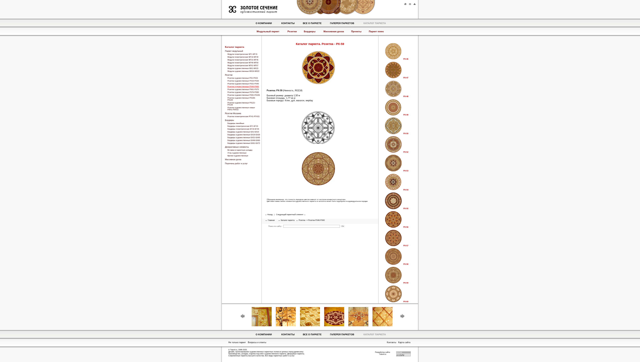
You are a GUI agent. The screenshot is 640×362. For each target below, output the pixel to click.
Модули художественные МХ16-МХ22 (243, 71)
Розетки (292, 31)
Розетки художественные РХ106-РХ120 (242, 99)
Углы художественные (237, 153)
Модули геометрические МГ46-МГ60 (243, 63)
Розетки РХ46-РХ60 (316, 220)
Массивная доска (334, 31)
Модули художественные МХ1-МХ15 (243, 68)
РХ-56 (405, 227)
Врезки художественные (238, 156)
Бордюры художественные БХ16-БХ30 (244, 135)
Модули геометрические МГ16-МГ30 (243, 57)
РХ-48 (405, 96)
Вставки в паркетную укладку (240, 150)
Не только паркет (237, 342)
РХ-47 (405, 78)
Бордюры (310, 31)
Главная (271, 220)
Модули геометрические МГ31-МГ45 (243, 60)
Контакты (288, 23)
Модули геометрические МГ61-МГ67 (243, 65)
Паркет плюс (376, 31)
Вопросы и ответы (257, 342)
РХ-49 (405, 115)
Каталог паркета (375, 23)
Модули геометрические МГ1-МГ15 (242, 54)
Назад (269, 214)
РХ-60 (405, 302)
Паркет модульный (234, 51)
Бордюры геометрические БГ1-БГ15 (243, 126)
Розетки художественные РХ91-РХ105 (244, 95)
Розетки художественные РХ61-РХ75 (243, 89)
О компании (264, 23)
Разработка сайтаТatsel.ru (382, 353)
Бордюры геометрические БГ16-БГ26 (243, 129)
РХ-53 (405, 171)
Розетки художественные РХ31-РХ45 (243, 84)
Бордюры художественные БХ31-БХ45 (244, 137)
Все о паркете (312, 23)
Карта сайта (404, 342)
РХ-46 (405, 59)
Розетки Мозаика (233, 113)
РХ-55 (405, 208)
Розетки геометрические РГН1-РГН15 (244, 116)
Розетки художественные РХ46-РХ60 (243, 87)
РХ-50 (405, 133)
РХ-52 (405, 152)
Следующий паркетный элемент (289, 214)
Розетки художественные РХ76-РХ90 (243, 92)
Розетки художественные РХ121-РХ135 (242, 104)
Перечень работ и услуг (236, 163)
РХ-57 (405, 246)
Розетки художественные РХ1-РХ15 (243, 78)
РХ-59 (405, 283)
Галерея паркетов (342, 23)
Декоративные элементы (237, 147)
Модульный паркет (268, 31)
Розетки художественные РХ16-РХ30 (243, 81)
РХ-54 (405, 190)
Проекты (356, 31)
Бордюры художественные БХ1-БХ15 (243, 132)
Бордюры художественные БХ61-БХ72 (244, 143)
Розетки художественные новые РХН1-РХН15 (241, 109)
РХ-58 (405, 264)
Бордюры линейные (236, 123)
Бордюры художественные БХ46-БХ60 (244, 140)
